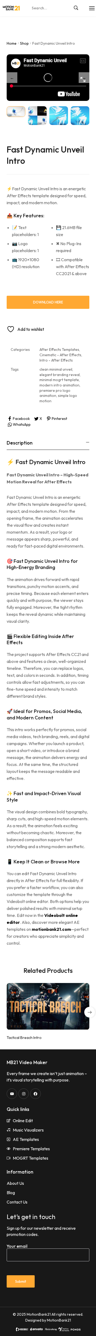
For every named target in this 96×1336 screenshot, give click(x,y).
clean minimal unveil (55, 369)
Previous (12, 77)
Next (84, 77)
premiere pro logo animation (54, 393)
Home (12, 43)
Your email (17, 1246)
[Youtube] (12, 1093)
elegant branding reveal (59, 374)
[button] (89, 1012)
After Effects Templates (59, 349)
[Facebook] (35, 1093)
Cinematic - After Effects (60, 354)
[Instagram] (23, 1093)
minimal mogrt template (59, 379)
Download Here (48, 302)
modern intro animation (59, 385)
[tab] (48, 443)
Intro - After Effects (56, 360)
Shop (24, 43)
